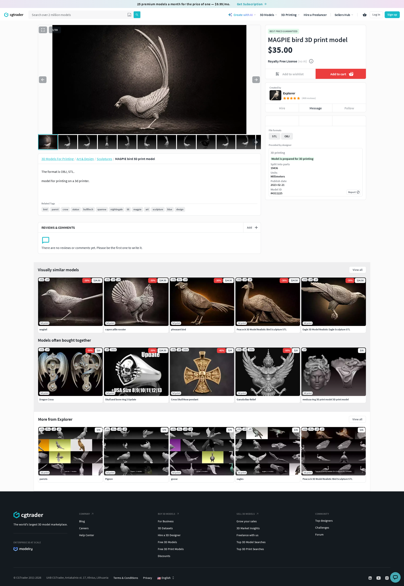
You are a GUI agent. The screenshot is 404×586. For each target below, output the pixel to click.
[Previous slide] (43, 79)
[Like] (282, 121)
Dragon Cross (46, 399)
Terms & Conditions (125, 578)
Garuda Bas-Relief (246, 399)
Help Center (86, 535)
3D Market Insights (248, 528)
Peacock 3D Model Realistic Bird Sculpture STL (327, 478)
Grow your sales (247, 521)
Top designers (324, 521)
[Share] (349, 121)
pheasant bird (178, 329)
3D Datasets (165, 528)
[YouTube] (379, 578)
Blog (82, 521)
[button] (129, 14)
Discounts (164, 556)
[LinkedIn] (370, 578)
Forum (319, 534)
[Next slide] (256, 79)
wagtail (43, 329)
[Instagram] (387, 578)
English (164, 578)
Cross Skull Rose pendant (184, 399)
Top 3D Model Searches (251, 542)
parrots (43, 478)
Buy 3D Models (166, 513)
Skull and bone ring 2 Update (120, 399)
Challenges (322, 527)
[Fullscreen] (43, 29)
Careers (84, 528)
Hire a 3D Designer (169, 535)
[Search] (137, 14)
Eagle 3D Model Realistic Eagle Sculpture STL (326, 329)
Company (84, 513)
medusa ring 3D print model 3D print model (326, 399)
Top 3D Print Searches (250, 549)
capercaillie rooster (115, 329)
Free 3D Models (167, 542)
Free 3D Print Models (171, 549)
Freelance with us (247, 535)
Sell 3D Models (246, 513)
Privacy (147, 578)
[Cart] (364, 14)
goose (174, 478)
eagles (240, 478)
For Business (166, 521)
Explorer (289, 93)
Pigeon (109, 478)
